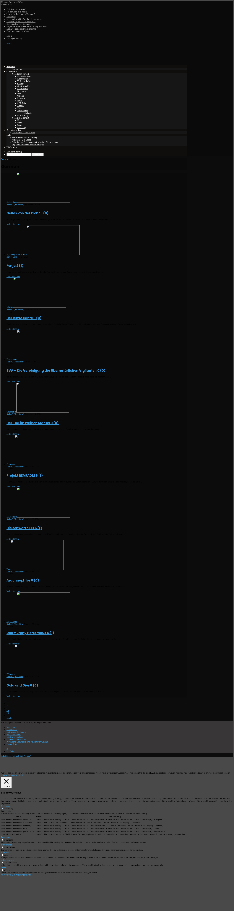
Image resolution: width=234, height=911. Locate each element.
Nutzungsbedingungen (16, 732)
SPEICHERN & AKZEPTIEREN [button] (16, 875)
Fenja (14, 265)
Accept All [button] (20, 775)
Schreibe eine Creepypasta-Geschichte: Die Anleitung (35, 142)
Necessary (8, 809)
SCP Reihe (22, 103)
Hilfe (8, 135)
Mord (19, 93)
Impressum (11, 727)
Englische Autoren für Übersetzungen (28, 145)
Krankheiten (22, 88)
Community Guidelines (16, 739)
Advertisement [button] (7, 860)
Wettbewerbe (12, 147)
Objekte (20, 96)
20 (7, 713)
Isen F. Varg (11, 257)
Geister (20, 83)
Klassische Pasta (24, 76)
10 (7, 710)
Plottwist (21, 98)
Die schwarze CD (24, 528)
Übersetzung (22, 115)
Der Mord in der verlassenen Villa (20, 21)
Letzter (9, 718)
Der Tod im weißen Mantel (32, 423)
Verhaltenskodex (13, 734)
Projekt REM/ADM (24, 475)
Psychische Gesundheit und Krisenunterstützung (27, 742)
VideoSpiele (22, 110)
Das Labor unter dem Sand (18, 31)
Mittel (19, 123)
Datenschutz (11, 729)
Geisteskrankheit (24, 86)
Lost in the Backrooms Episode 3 (20, 14)
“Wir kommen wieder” (16, 9)
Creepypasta (11, 71)
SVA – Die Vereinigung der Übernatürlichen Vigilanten (55, 370)
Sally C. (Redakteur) (15, 204)
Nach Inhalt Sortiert (20, 74)
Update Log (11, 744)
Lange (20, 125)
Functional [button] (5, 837)
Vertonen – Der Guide (21, 140)
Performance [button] (6, 845)
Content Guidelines (14, 737)
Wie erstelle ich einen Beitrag (24, 137)
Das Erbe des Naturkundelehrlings (21, 29)
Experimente (22, 79)
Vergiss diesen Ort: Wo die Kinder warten (24, 19)
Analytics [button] (5, 852)
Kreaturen (21, 91)
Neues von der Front (27, 213)
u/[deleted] (11, 16)
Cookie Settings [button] (8, 775)
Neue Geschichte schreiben (23, 132)
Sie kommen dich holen (16, 12)
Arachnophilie (22, 580)
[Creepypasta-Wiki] (41, 62)
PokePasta (27, 113)
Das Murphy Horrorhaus (30, 633)
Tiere (19, 108)
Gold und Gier (22, 685)
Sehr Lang (21, 127)
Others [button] (4, 867)
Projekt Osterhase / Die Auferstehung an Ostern (26, 26)
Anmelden (10, 66)
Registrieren (17, 69)
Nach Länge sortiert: (20, 118)
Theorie (20, 105)
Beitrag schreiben (13, 130)
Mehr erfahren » (13, 224)
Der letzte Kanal (23, 318)
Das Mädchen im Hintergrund (19, 24)
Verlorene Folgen (24, 81)
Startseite (5, 159)
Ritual (19, 101)
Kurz (19, 120)
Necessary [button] (5, 806)
